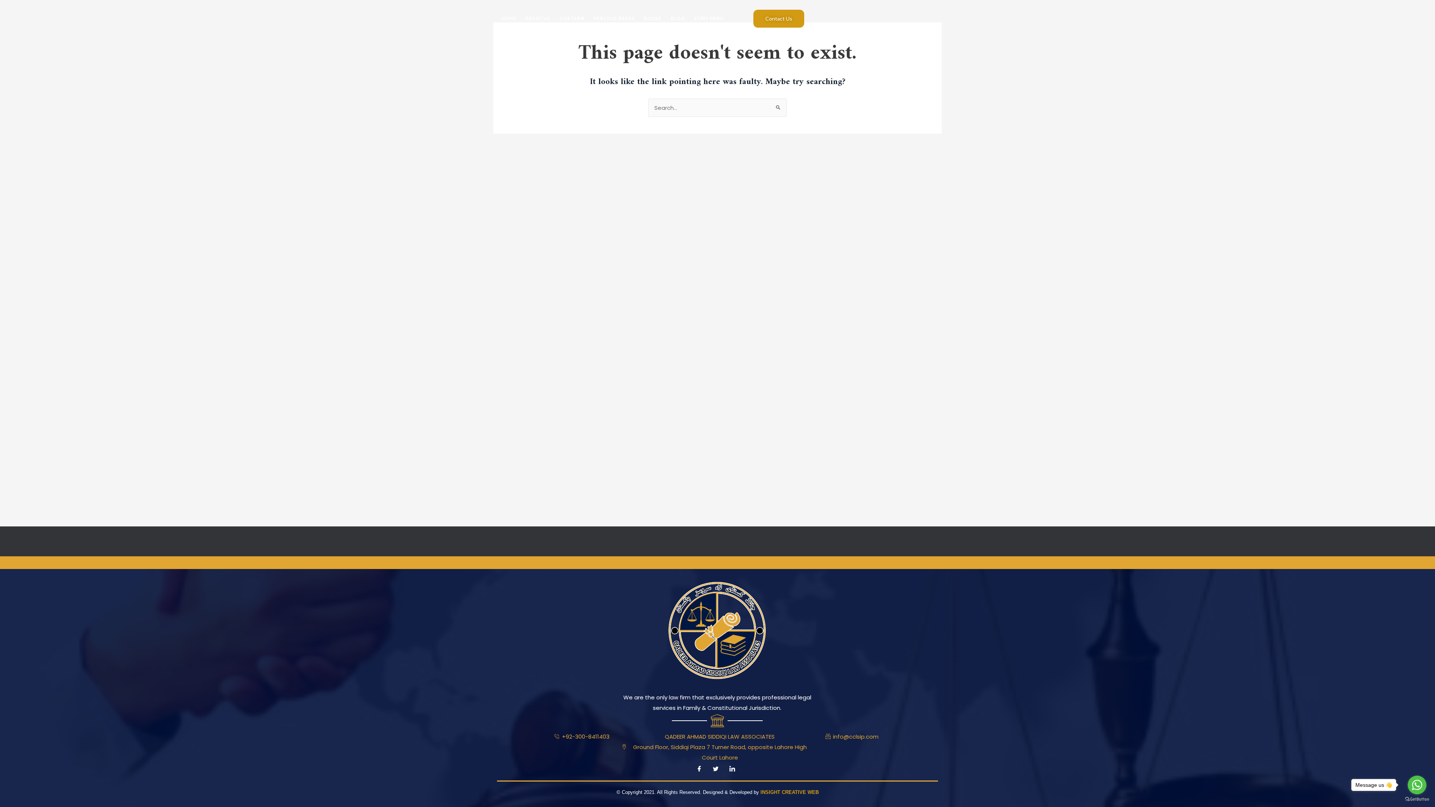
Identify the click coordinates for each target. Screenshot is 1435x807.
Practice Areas (614, 18)
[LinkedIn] (732, 769)
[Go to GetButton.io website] (1417, 799)
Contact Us (778, 18)
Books (653, 18)
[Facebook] (699, 769)
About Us (537, 18)
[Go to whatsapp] (1417, 785)
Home (509, 18)
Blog (678, 18)
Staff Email (709, 18)
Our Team (571, 18)
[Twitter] (715, 769)
